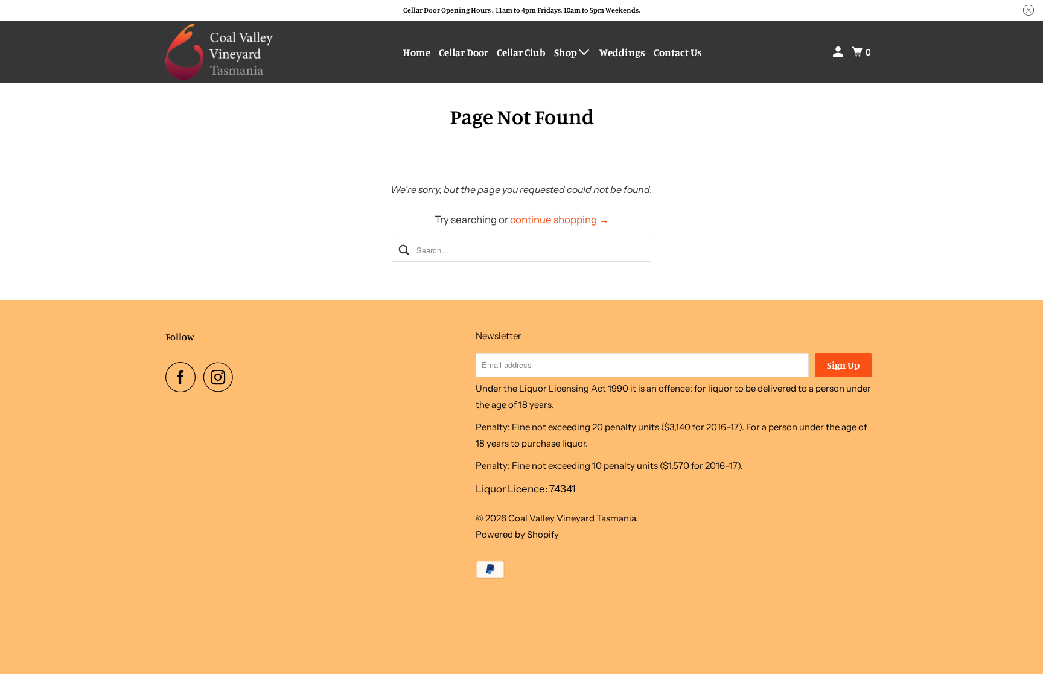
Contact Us (678, 52)
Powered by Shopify (517, 534)
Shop (566, 52)
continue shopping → (559, 220)
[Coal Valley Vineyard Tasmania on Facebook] (183, 377)
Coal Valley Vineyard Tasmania (572, 518)
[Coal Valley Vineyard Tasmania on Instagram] (221, 377)
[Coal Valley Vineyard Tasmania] (219, 52)
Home (416, 52)
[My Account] (839, 51)
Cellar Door (463, 52)
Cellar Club (521, 52)
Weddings (622, 52)
